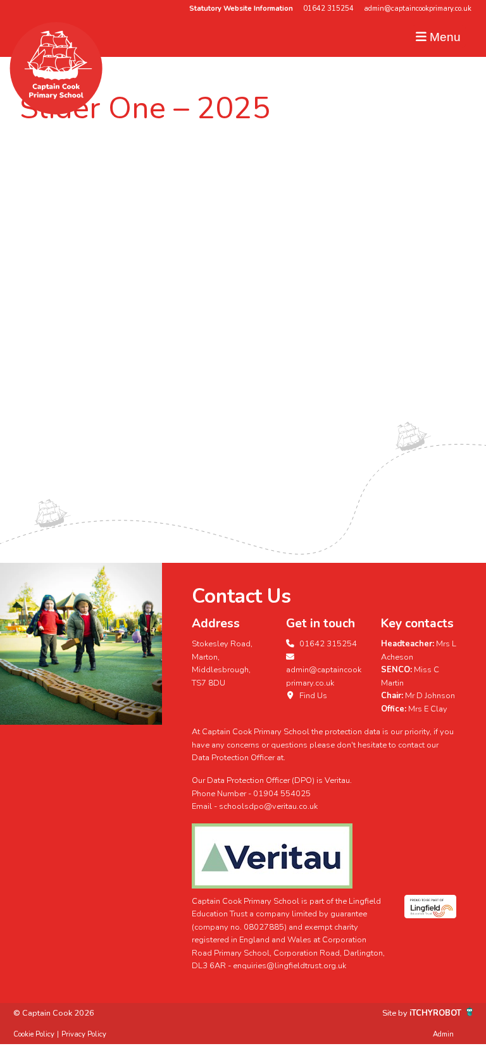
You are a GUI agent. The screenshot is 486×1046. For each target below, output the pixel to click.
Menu (444, 37)
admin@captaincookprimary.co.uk (417, 8)
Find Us (312, 695)
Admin (443, 1034)
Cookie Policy (33, 1034)
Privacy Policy (83, 1034)
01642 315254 (328, 8)
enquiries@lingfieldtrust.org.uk (289, 965)
